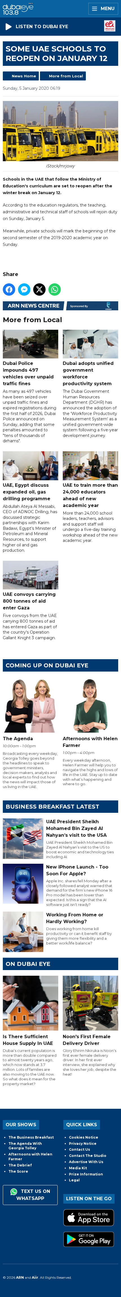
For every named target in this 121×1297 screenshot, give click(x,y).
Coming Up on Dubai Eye (47, 665)
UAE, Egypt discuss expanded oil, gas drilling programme (26, 492)
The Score (18, 1171)
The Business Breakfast (31, 1137)
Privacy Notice (83, 1143)
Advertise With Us (86, 1162)
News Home (24, 76)
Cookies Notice (83, 1137)
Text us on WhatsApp (33, 1195)
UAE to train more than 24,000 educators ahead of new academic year (90, 495)
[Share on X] (39, 289)
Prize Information (86, 1174)
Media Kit (78, 1168)
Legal (74, 1180)
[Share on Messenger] (24, 289)
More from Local (66, 76)
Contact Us (79, 1149)
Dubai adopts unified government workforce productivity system (88, 373)
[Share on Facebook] (9, 289)
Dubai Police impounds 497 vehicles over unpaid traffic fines (28, 373)
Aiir (35, 1277)
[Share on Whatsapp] (54, 289)
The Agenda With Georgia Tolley (25, 1145)
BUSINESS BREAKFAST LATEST (52, 806)
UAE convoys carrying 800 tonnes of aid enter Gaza (29, 601)
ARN (20, 1277)
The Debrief (20, 1165)
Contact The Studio (87, 1156)
